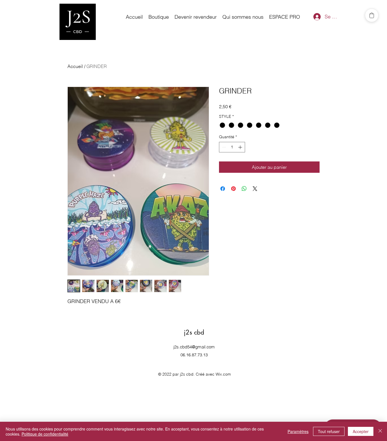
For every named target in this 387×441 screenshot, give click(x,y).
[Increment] (240, 147)
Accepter (361, 431)
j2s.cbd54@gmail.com (194, 347)
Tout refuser (329, 431)
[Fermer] (380, 431)
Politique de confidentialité (45, 434)
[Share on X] (255, 188)
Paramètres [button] (298, 431)
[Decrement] (223, 147)
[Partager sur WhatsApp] (244, 188)
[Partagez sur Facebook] (222, 188)
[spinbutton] (232, 147)
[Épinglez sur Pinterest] (233, 188)
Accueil (75, 66)
